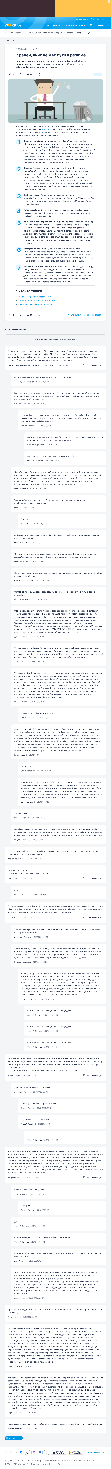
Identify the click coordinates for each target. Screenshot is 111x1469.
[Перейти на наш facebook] (21, 1452)
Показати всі (12, 1438)
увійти (72, 339)
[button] (91, 25)
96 (30, 74)
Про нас (29, 1460)
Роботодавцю (97, 19)
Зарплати (68, 33)
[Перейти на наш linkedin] (40, 1452)
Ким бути (28, 33)
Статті (38, 33)
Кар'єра (97, 74)
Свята (78, 33)
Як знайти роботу (13, 33)
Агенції (86, 33)
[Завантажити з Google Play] (75, 1452)
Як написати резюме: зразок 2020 (34, 297)
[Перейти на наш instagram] (33, 1452)
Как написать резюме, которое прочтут (37, 300)
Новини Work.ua (52, 1460)
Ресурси (8, 1460)
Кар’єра (38, 1460)
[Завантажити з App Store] (58, 1452)
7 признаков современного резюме (35, 304)
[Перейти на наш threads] (27, 1452)
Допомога (67, 1460)
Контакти (19, 1460)
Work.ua (45, 129)
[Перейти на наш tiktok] (46, 1452)
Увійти (101, 25)
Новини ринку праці (52, 33)
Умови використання (84, 1460)
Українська (10, 1452)
